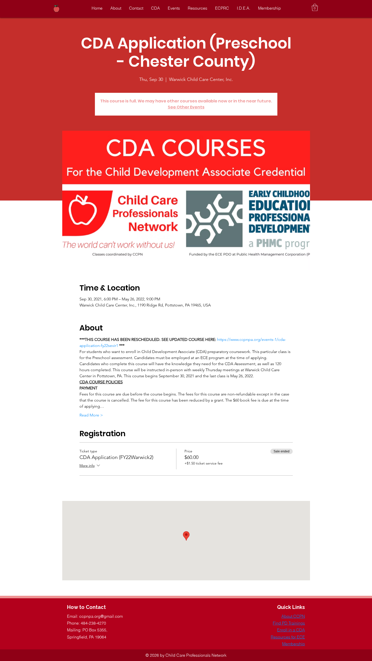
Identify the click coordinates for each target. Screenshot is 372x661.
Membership (293, 643)
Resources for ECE (288, 637)
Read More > (91, 415)
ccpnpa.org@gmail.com (101, 616)
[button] (315, 7)
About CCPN (293, 616)
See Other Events (186, 107)
